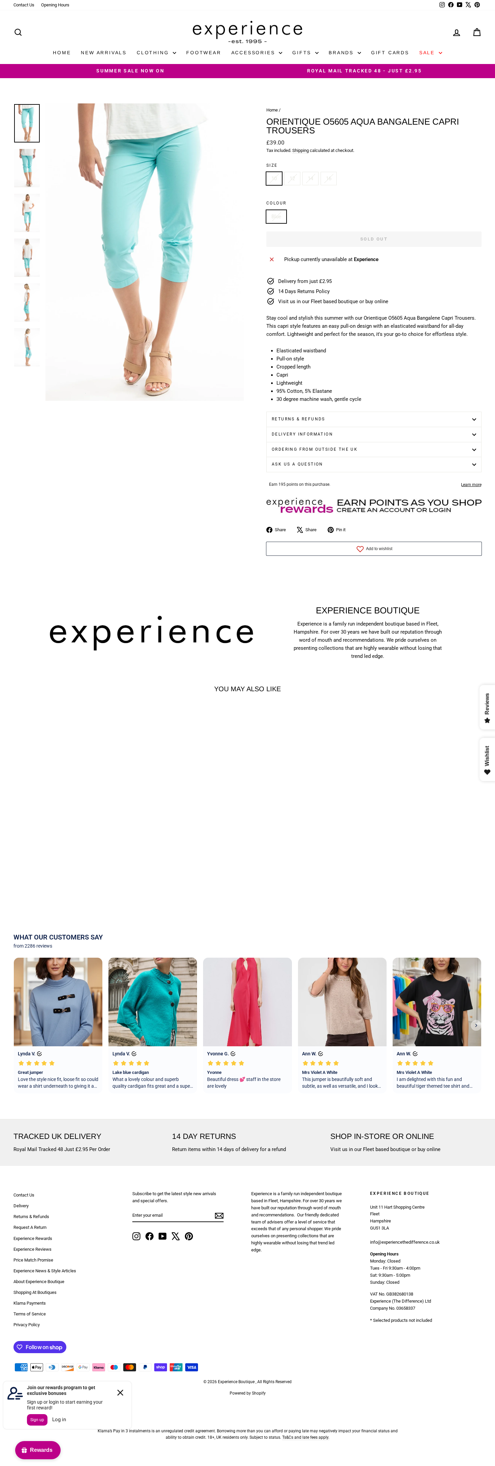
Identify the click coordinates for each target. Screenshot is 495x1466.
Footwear (203, 52)
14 (310, 179)
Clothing (154, 52)
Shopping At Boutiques (35, 1292)
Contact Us (23, 4)
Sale (428, 52)
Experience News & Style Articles (44, 1270)
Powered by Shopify (248, 1393)
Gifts (303, 52)
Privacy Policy (26, 1324)
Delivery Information (302, 434)
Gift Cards (390, 52)
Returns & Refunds (298, 419)
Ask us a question (297, 464)
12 (292, 179)
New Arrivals (104, 52)
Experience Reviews (32, 1249)
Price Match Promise (33, 1260)
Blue (276, 217)
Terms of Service (29, 1313)
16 (328, 179)
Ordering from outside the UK (315, 449)
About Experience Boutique (38, 1281)
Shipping (300, 150)
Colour (276, 203)
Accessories (254, 52)
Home (62, 52)
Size (272, 165)
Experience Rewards (32, 1238)
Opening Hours (55, 4)
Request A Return (29, 1227)
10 (274, 179)
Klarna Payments (29, 1303)
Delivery (21, 1205)
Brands (342, 52)
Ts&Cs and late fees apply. (305, 1437)
